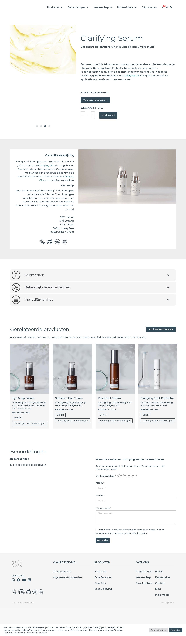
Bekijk (17, 417)
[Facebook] (18, 580)
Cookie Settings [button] (158, 630)
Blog (158, 589)
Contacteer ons (62, 571)
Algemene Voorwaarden (67, 577)
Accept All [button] (176, 630)
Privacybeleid (167, 602)
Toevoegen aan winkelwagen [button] (29, 423)
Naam (100, 482)
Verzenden (103, 540)
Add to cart (108, 115)
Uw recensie (103, 508)
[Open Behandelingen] (87, 7)
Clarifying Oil (131, 75)
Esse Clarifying (103, 589)
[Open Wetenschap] (111, 7)
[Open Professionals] (135, 7)
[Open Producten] (61, 7)
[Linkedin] (29, 580)
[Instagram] (13, 580)
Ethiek (159, 571)
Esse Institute (144, 583)
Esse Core (100, 571)
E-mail (100, 495)
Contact (160, 583)
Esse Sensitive (102, 577)
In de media (162, 594)
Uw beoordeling (106, 476)
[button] (37, 126)
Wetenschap (143, 577)
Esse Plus (100, 583)
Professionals (144, 571)
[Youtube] (24, 580)
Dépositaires (162, 577)
